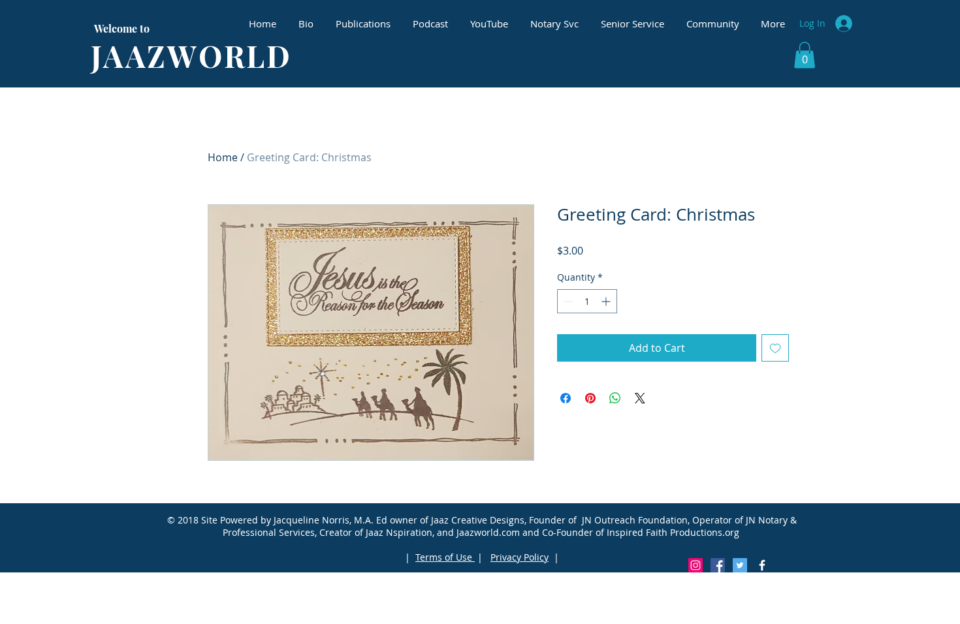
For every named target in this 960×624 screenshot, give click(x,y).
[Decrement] (567, 301)
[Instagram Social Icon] (695, 565)
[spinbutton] (587, 301)
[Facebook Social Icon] (718, 565)
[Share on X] (640, 398)
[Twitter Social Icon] (740, 565)
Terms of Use (445, 557)
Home (223, 157)
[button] (804, 55)
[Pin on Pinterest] (590, 398)
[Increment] (607, 301)
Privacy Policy (519, 557)
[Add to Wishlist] (775, 348)
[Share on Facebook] (565, 398)
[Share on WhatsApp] (615, 398)
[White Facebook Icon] (762, 565)
